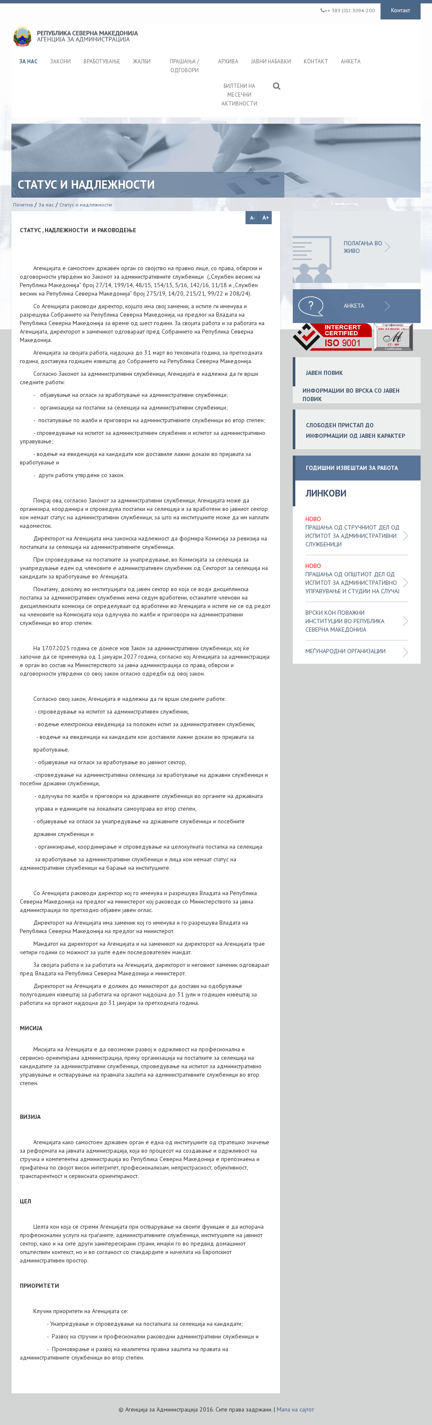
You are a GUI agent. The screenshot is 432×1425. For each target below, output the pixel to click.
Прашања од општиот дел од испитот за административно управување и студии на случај (352, 582)
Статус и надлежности (85, 204)
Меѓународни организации (345, 651)
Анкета (354, 305)
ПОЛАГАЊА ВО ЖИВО (363, 247)
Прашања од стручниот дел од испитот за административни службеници (352, 536)
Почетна (23, 204)
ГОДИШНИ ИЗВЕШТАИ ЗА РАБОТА (352, 468)
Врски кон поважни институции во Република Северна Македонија (344, 621)
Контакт (400, 10)
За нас (46, 204)
